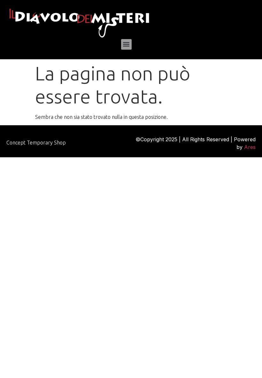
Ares (250, 147)
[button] (126, 44)
